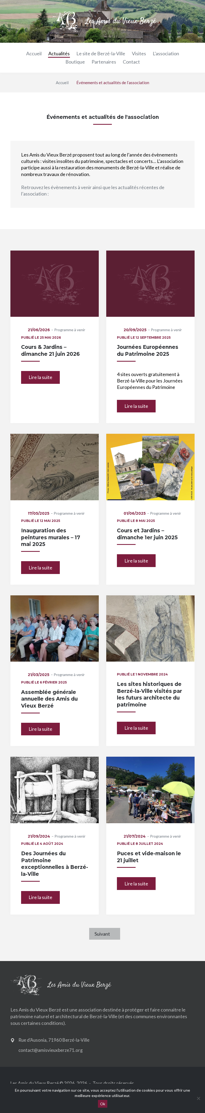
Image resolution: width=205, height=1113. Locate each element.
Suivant (102, 934)
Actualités (59, 53)
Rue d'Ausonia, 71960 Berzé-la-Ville (53, 1040)
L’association (166, 53)
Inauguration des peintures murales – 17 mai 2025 (50, 537)
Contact (131, 62)
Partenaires (104, 62)
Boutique (75, 62)
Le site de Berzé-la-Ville (100, 53)
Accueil (34, 53)
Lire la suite (40, 377)
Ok (102, 1104)
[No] (198, 1098)
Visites (139, 53)
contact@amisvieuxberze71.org (50, 1050)
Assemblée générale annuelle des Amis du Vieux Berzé (49, 699)
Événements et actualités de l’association (112, 82)
